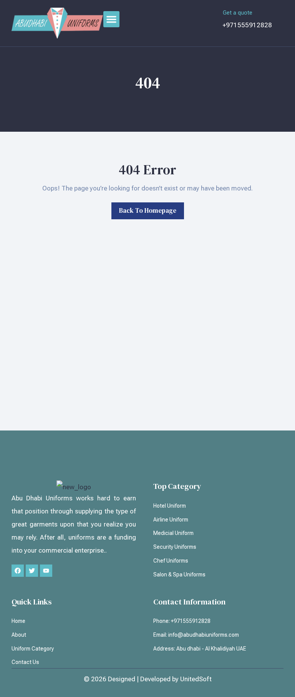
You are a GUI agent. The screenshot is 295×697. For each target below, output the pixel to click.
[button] (111, 19)
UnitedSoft (196, 679)
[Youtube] (46, 571)
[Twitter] (32, 571)
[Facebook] (18, 571)
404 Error (147, 169)
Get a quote (237, 12)
